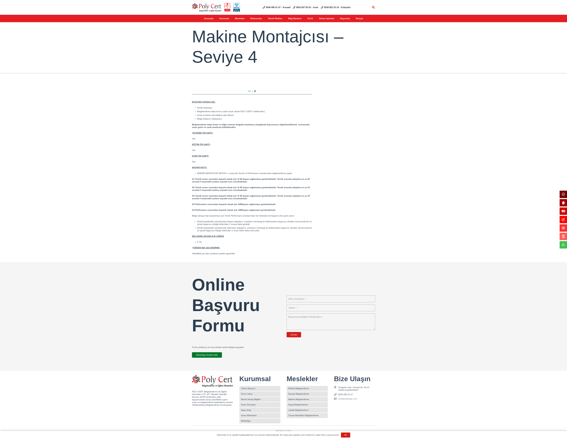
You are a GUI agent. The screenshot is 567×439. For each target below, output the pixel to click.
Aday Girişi (246, 410)
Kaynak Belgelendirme (298, 394)
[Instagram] (341, 405)
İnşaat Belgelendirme (298, 404)
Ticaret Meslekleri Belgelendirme (303, 415)
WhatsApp (246, 421)
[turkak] (227, 7)
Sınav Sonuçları (248, 404)
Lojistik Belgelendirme (298, 410)
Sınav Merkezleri (249, 415)
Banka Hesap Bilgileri (251, 399)
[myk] (236, 7)
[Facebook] (336, 405)
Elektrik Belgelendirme (298, 388)
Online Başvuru (248, 388)
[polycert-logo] (206, 7)
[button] (373, 7)
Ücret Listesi (246, 394)
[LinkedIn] (352, 405)
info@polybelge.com (347, 399)
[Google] (347, 405)
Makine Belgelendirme (298, 399)
